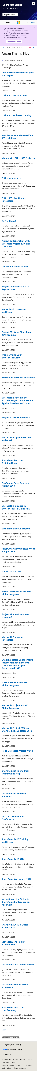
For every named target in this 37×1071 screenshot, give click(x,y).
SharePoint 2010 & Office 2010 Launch (15, 926)
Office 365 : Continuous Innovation (14, 199)
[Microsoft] (18, 22)
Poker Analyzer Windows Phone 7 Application (18, 550)
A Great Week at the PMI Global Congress (15, 684)
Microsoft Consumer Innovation (12, 638)
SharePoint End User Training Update (13, 461)
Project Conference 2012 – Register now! (15, 288)
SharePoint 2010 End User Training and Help (15, 772)
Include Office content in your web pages (18, 74)
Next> (4, 1030)
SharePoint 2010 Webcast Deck (18, 964)
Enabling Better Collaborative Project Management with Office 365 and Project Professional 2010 (17, 664)
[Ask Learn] (30, 47)
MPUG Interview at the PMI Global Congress (16, 593)
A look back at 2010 (12, 571)
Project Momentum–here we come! (15, 615)
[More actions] (33, 47)
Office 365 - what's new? (14, 95)
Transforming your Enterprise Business (12, 356)
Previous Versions (19, 1059)
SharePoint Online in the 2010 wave (15, 986)
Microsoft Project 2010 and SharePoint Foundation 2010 (17, 729)
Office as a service (11, 178)
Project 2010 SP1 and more (16, 417)
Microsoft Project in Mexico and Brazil (16, 439)
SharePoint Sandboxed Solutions (14, 795)
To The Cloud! (9, 221)
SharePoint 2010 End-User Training (13, 1009)
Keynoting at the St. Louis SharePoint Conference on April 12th (16, 902)
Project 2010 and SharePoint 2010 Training (17, 333)
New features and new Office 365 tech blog (17, 137)
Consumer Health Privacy (10, 1065)
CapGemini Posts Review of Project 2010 (16, 484)
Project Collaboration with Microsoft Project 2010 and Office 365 (16, 243)
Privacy (14, 1062)
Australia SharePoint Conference (13, 818)
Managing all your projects (16, 528)
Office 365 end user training (16, 115)
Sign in (33, 22)
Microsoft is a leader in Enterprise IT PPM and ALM (16, 507)
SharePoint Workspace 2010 (16, 879)
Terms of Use (27, 1065)
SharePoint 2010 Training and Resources (15, 840)
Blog (29, 1059)
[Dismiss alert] (33, 3)
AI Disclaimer (6, 1059)
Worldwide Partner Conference (18, 377)
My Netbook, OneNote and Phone (13, 311)
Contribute (5, 1062)
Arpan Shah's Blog (13, 47)
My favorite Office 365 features (18, 158)
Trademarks (6, 1068)
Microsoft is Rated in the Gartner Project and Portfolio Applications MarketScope (17, 400)
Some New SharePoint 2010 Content (13, 943)
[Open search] (28, 22)
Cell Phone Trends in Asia (15, 266)
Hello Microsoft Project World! (18, 750)
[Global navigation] (2, 22)
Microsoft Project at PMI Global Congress (15, 706)
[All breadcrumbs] (3, 47)
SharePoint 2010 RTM (13, 859)
